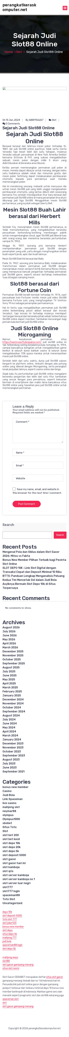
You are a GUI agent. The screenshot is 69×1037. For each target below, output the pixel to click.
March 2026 (10, 647)
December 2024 (13, 699)
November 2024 (13, 703)
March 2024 (10, 735)
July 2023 (9, 763)
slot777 (8, 887)
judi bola (7, 941)
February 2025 (12, 691)
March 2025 (10, 687)
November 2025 (13, 655)
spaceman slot (11, 999)
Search (8, 525)
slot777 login (11, 891)
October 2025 (12, 659)
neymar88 (9, 811)
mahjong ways (10, 957)
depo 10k (7, 912)
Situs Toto (10, 827)
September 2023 (14, 755)
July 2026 (9, 631)
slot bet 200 (11, 835)
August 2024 (11, 715)
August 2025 (11, 667)
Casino (7, 791)
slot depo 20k (12, 847)
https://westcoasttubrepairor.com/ (22, 342)
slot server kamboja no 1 (19, 879)
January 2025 (12, 695)
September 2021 (13, 771)
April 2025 (9, 683)
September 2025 (14, 663)
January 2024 (12, 739)
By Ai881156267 (34, 120)
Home (9, 52)
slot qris (8, 871)
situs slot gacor (54, 977)
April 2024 (9, 731)
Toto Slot (9, 899)
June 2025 (10, 675)
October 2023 (12, 751)
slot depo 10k (11, 843)
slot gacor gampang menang (18, 964)
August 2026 (11, 627)
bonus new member (15, 787)
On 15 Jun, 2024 (11, 120)
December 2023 (13, 743)
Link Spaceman (13, 799)
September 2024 (14, 711)
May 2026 (9, 639)
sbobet (7, 823)
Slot (19, 52)
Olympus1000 (11, 819)
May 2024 (9, 727)
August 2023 (11, 759)
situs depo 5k (10, 934)
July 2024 (9, 719)
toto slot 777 (10, 919)
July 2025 (9, 671)
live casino (9, 803)
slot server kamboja (16, 875)
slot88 (6, 961)
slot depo (8, 930)
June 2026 (10, 635)
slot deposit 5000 (14, 855)
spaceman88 (11, 895)
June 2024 (10, 723)
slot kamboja (11, 867)
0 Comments (12, 123)
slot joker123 (9, 923)
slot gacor (9, 859)
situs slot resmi (11, 968)
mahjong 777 (9, 937)
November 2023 (13, 747)
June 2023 (10, 767)
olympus (8, 815)
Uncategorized (12, 903)
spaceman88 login (12, 945)
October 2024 (12, 707)
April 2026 (9, 643)
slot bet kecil (11, 839)
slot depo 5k (11, 851)
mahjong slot (11, 807)
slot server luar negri (16, 883)
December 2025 (13, 651)
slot (5, 1002)
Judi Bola (9, 795)
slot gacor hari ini (14, 863)
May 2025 (9, 679)
